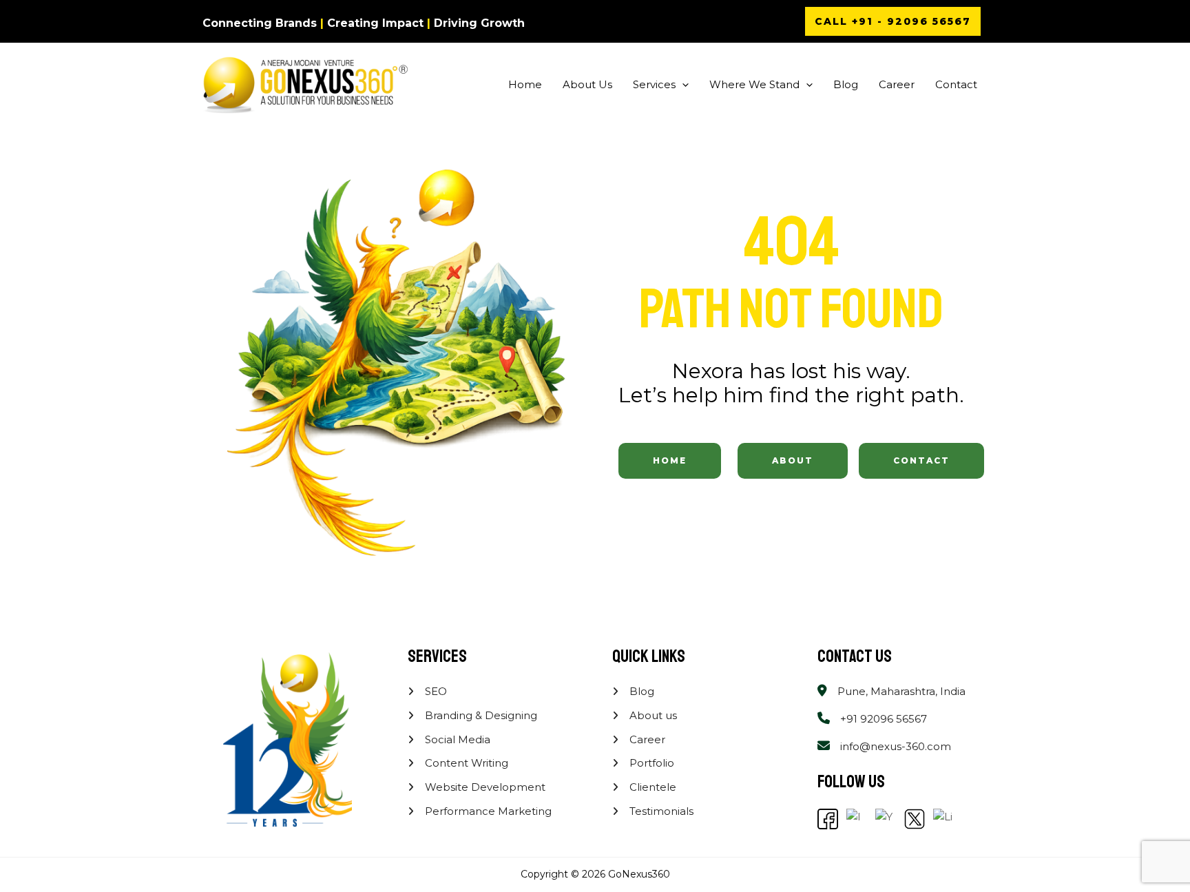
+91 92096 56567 (883, 718)
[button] (893, 21)
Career (897, 84)
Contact (956, 84)
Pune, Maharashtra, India (901, 691)
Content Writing (465, 762)
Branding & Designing (479, 715)
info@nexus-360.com (895, 746)
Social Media (456, 739)
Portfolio (650, 762)
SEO (434, 691)
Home (525, 84)
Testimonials (660, 811)
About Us (587, 84)
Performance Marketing (487, 811)
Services (654, 84)
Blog (845, 84)
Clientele (651, 787)
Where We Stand (754, 84)
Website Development (483, 787)
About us (652, 715)
